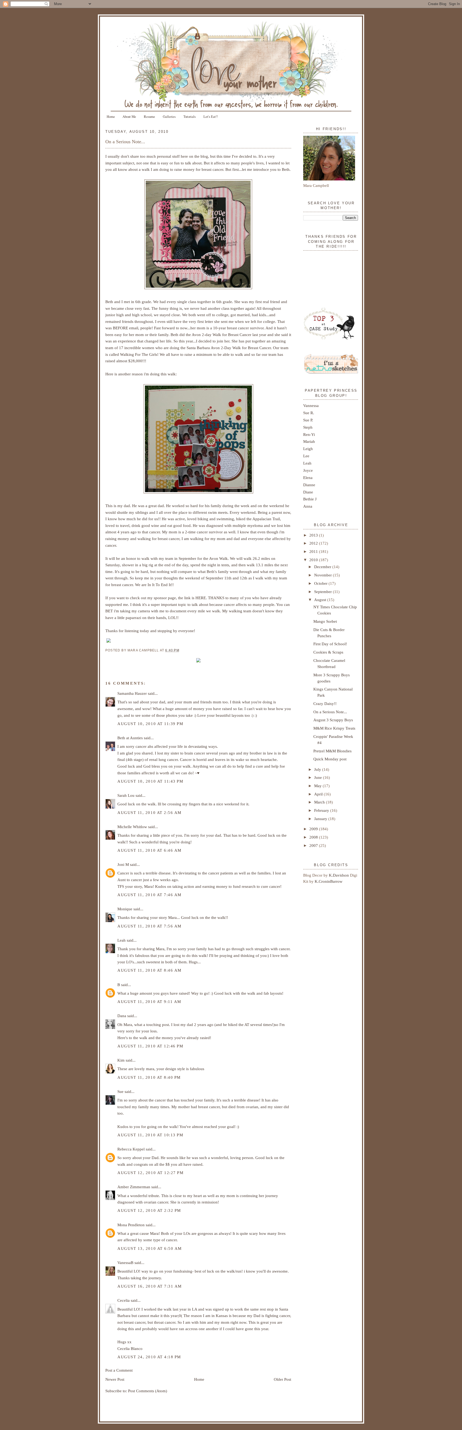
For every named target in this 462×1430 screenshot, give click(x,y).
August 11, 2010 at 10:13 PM (150, 1135)
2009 (314, 829)
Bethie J (310, 499)
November (323, 575)
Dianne (309, 484)
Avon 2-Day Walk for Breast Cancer (241, 347)
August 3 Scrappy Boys (333, 720)
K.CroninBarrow (328, 881)
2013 (314, 535)
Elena (308, 477)
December (323, 566)
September (323, 591)
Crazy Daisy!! (325, 703)
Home (111, 116)
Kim (121, 1060)
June (318, 777)
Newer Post (114, 1379)
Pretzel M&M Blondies (332, 751)
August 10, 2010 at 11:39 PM (150, 723)
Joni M (123, 864)
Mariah (309, 441)
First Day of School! (330, 644)
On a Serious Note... (125, 141)
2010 (314, 559)
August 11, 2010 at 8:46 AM (149, 970)
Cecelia (123, 1300)
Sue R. (308, 412)
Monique (124, 909)
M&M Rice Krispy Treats (334, 728)
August (320, 599)
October (321, 583)
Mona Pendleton (131, 1225)
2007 (314, 845)
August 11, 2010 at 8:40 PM (149, 1077)
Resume (149, 116)
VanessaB (125, 1262)
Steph (308, 427)
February (322, 810)
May (318, 785)
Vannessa (311, 405)
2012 (314, 543)
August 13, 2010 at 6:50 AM (149, 1248)
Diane (308, 492)
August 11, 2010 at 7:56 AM (149, 926)
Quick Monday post (329, 759)
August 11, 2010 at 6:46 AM (149, 850)
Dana (121, 1015)
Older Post (282, 1379)
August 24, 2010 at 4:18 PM (149, 1356)
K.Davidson (339, 875)
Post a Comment (119, 1370)
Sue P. (308, 420)
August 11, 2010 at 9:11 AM (149, 1001)
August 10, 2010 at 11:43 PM (150, 781)
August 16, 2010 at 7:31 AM (149, 1286)
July (318, 769)
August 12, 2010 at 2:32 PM (149, 1210)
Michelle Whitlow (132, 826)
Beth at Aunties (130, 737)
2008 (314, 837)
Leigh (308, 448)
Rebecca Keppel (131, 1149)
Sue (120, 1091)
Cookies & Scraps (328, 652)
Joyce (308, 470)
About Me (129, 116)
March (320, 802)
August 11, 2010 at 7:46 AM (149, 894)
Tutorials (189, 116)
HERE (200, 597)
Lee (306, 456)
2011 (314, 551)
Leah (121, 940)
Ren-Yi (309, 434)
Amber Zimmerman (133, 1186)
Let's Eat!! (210, 116)
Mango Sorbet (325, 621)
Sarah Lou (125, 795)
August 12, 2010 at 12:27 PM (150, 1172)
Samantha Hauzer (132, 693)
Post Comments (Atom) (147, 1391)
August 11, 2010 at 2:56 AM (149, 812)
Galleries (169, 116)
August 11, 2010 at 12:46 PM (150, 1046)
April (319, 794)
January (321, 818)
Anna (307, 506)
